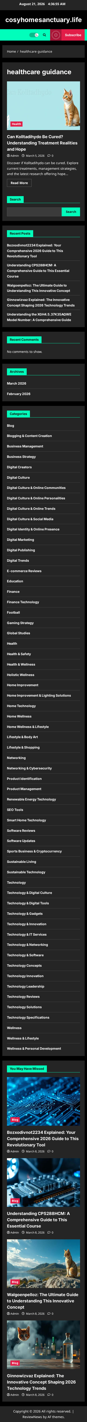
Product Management (24, 789)
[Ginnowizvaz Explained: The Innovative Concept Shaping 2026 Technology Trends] (43, 1344)
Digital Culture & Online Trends (31, 508)
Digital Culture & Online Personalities (36, 498)
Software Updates (21, 841)
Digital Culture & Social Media (30, 519)
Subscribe (73, 35)
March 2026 (16, 383)
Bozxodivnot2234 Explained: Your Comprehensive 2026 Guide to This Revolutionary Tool (35, 250)
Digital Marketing (20, 540)
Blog (10, 425)
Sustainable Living (21, 862)
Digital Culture (18, 477)
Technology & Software (25, 955)
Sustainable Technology (26, 872)
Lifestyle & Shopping (23, 747)
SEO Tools (15, 810)
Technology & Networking (27, 945)
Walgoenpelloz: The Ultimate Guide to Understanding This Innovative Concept (42, 1301)
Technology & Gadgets (25, 913)
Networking (16, 758)
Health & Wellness (21, 664)
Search (15, 199)
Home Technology (21, 706)
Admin (14, 156)
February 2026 (18, 394)
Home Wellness (19, 716)
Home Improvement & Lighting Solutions (39, 695)
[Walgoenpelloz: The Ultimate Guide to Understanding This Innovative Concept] (43, 1263)
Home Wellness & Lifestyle (28, 727)
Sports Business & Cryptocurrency (34, 851)
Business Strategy (21, 457)
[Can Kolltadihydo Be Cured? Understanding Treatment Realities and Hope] (43, 105)
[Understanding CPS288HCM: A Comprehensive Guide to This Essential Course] (43, 1182)
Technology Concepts (24, 965)
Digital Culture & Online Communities (36, 488)
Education (15, 581)
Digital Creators (19, 467)
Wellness (14, 1028)
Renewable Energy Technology (31, 799)
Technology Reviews (23, 996)
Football (13, 612)
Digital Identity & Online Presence (33, 529)
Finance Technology (23, 602)
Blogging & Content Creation (29, 436)
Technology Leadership (25, 986)
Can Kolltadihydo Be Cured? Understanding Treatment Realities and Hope (42, 143)
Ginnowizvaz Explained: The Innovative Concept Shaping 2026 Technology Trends (41, 1382)
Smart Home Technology (26, 820)
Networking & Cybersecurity (29, 768)
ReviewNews (32, 1417)
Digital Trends (18, 560)
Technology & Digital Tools (28, 903)
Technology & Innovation (26, 924)
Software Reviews (21, 830)
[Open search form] (44, 34)
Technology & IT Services (27, 934)
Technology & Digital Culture (29, 893)
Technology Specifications (28, 1017)
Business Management (25, 446)
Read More (21, 183)
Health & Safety (19, 654)
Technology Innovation (25, 976)
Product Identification (24, 779)
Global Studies (18, 633)
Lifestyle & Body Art (22, 737)
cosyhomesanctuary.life (43, 20)
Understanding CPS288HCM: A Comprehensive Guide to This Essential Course (38, 270)
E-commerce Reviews (24, 571)
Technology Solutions (24, 1007)
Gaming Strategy (20, 623)
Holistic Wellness (20, 675)
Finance (13, 591)
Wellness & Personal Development (34, 1048)
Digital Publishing (21, 550)
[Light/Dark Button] (34, 35)
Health (16, 124)
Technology (16, 882)
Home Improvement (22, 685)
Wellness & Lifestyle (23, 1038)
